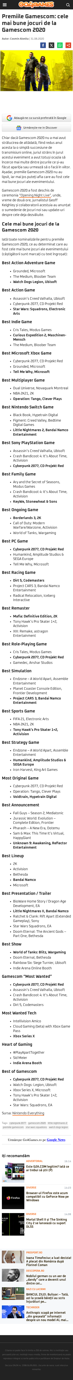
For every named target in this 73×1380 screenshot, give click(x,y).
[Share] (4, 1326)
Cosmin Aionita (19, 39)
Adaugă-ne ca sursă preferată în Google (40, 118)
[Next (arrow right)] (4, 1330)
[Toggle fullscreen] (7, 1326)
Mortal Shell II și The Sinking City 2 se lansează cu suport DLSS (46, 1223)
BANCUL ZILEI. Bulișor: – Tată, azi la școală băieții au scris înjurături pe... (47, 1298)
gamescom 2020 (37, 1123)
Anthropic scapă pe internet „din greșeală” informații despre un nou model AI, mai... (47, 1316)
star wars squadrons (36, 1127)
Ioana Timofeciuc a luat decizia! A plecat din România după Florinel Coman (48, 1261)
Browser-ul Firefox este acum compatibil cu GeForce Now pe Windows (47, 1197)
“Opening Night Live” (35, 195)
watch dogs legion (58, 1127)
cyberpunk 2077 (18, 1123)
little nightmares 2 (57, 1123)
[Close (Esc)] (1, 1326)
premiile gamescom (13, 1127)
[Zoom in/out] (10, 1326)
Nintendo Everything (28, 1113)
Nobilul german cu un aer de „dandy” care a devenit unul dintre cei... (46, 1280)
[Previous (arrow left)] (1, 1330)
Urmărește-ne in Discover (40, 127)
